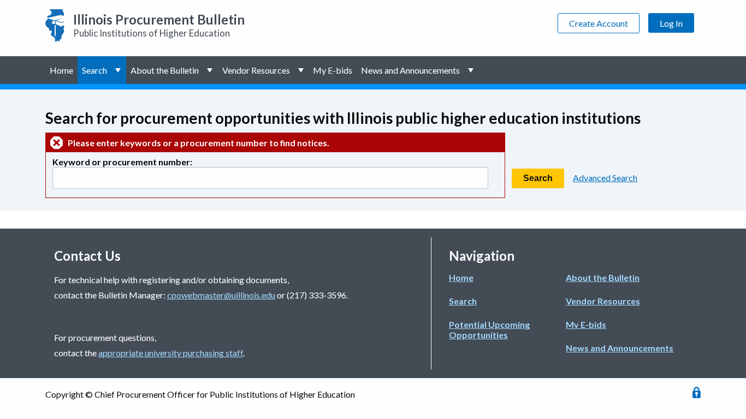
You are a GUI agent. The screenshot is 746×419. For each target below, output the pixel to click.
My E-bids (332, 70)
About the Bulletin (165, 70)
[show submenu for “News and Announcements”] (471, 70)
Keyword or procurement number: (122, 162)
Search (94, 70)
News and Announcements (410, 70)
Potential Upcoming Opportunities (489, 329)
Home (61, 70)
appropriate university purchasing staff (170, 353)
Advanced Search (605, 177)
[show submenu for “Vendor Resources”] (301, 70)
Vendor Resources (256, 70)
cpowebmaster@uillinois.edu (221, 295)
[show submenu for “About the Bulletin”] (210, 70)
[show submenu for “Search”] (118, 70)
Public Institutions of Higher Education (159, 25)
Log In (671, 23)
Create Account (598, 23)
